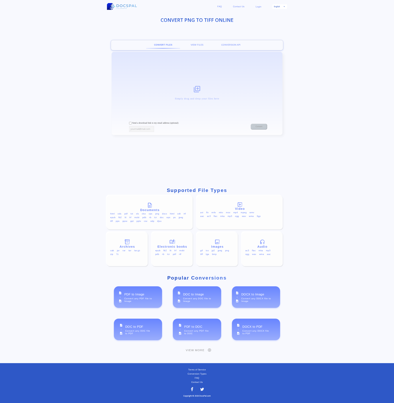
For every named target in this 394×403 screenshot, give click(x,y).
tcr (155, 217)
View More (195, 350)
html (112, 213)
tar (130, 250)
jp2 (213, 250)
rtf (185, 213)
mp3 (230, 216)
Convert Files (163, 45)
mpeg (244, 212)
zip (111, 254)
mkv (221, 212)
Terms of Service (197, 369)
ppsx (125, 221)
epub (112, 217)
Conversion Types (197, 374)
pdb (144, 217)
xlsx (144, 213)
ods (119, 213)
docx (164, 213)
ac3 (209, 216)
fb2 (120, 217)
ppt (132, 221)
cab (112, 250)
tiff (111, 221)
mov (228, 212)
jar (118, 250)
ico (207, 250)
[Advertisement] (197, 161)
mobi (136, 217)
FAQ (219, 6)
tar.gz (137, 250)
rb (150, 217)
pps (118, 221)
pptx (139, 221)
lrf (130, 217)
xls (137, 213)
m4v (213, 212)
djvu (159, 221)
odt (179, 213)
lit (126, 217)
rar (124, 250)
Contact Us (239, 6)
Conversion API (231, 45)
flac (215, 216)
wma (251, 216)
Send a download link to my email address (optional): (155, 123)
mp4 (235, 212)
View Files (197, 45)
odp (152, 221)
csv (145, 221)
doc (162, 217)
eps (168, 217)
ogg (237, 216)
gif (201, 250)
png (157, 213)
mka (222, 216)
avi (201, 212)
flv (207, 212)
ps (174, 217)
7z (117, 254)
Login (258, 6)
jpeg (181, 217)
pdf (126, 213)
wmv (251, 212)
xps (150, 213)
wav (244, 216)
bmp (214, 254)
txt (132, 213)
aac (202, 216)
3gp (259, 216)
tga (207, 254)
